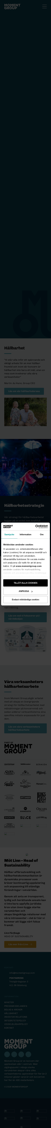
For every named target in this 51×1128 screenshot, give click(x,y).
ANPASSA (24, 591)
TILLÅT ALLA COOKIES (25, 583)
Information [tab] (25, 534)
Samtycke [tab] (9, 534)
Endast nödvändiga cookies (25, 599)
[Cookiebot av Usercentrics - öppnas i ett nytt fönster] (36, 526)
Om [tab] (41, 534)
